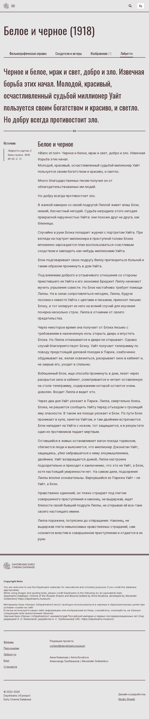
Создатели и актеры (68, 53)
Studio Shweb (126, 699)
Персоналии (11, 648)
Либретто (126, 53)
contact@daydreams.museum (67, 645)
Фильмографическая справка (28, 53)
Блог (6, 660)
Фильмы (9, 642)
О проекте (10, 666)
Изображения (101, 53)
